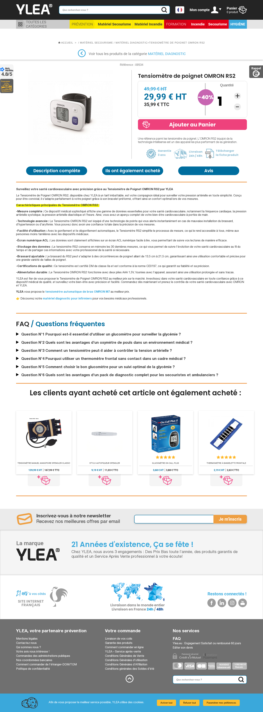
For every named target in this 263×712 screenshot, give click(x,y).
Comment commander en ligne (124, 647)
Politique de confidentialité (33, 669)
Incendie (198, 24)
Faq (177, 639)
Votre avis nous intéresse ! (32, 652)
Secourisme (217, 24)
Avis (208, 171)
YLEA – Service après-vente (123, 652)
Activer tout (166, 702)
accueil (67, 42)
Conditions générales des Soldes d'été (129, 669)
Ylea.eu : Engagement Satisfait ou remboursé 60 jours (207, 643)
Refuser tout (189, 702)
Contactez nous (26, 643)
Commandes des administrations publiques (43, 656)
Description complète (56, 171)
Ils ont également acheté (132, 171)
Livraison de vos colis (118, 639)
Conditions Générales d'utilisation (126, 660)
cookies (138, 702)
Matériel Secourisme (114, 24)
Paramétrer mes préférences (221, 702)
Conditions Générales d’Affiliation (126, 664)
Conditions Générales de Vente (124, 656)
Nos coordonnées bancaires (34, 660)
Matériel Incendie (148, 24)
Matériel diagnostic (167, 54)
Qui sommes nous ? (28, 647)
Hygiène (237, 24)
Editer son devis (183, 648)
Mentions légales (27, 639)
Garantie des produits (118, 643)
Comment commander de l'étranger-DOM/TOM (46, 664)
